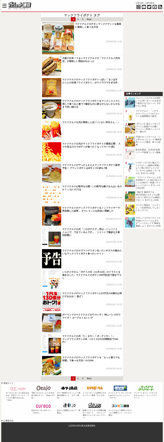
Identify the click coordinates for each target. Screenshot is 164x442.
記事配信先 (8, 421)
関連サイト (8, 383)
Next (89, 19)
